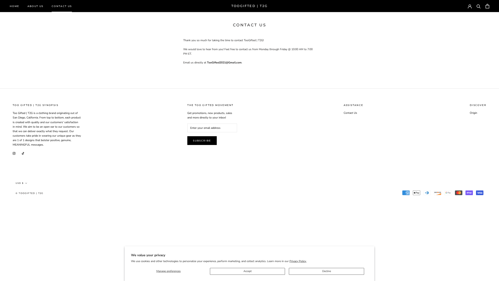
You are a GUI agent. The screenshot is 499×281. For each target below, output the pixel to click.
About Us (35, 6)
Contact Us (62, 6)
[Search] (479, 6)
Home (14, 6)
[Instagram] (14, 153)
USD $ (454, 6)
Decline (326, 271)
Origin (473, 113)
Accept (247, 271)
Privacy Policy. (297, 261)
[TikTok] (23, 153)
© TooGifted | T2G (29, 193)
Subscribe (202, 140)
